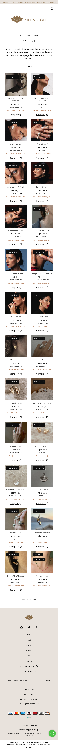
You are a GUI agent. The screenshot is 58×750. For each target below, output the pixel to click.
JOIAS (28, 36)
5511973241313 (29, 690)
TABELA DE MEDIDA (29, 672)
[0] (51, 8)
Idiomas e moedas (29, 725)
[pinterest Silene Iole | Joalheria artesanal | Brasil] (36, 627)
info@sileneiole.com (29, 699)
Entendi (29, 747)
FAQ (29, 656)
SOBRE (29, 651)
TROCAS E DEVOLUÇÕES (29, 666)
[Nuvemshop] (29, 730)
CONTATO (29, 645)
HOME (29, 635)
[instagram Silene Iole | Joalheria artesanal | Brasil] (21, 627)
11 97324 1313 (29, 694)
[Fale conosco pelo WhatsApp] (52, 733)
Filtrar (29, 66)
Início (22, 36)
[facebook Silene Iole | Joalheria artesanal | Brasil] (29, 627)
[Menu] (7, 8)
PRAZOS (29, 661)
